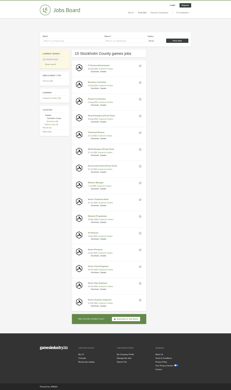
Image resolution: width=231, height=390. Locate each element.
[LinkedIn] (50, 355)
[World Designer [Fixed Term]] (79, 151)
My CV (131, 13)
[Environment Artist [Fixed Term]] (79, 168)
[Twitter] (46, 355)
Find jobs (82, 358)
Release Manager (96, 182)
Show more (47, 132)
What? (45, 36)
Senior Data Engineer (97, 283)
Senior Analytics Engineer (99, 300)
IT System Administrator (99, 65)
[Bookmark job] (141, 65)
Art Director (93, 233)
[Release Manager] (79, 185)
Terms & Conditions (163, 358)
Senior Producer (95, 249)
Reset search (50, 64)
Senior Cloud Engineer (98, 266)
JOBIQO (53, 387)
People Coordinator (97, 99)
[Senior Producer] (79, 252)
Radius (151, 36)
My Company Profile (125, 354)
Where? (107, 36)
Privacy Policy (161, 362)
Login (172, 5)
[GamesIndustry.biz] (60, 10)
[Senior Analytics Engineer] (79, 302)
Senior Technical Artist (98, 199)
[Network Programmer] (79, 218)
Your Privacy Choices (164, 366)
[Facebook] (42, 355)
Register (185, 5)
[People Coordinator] (79, 101)
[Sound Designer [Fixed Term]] (79, 118)
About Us (159, 354)
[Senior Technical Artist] (79, 201)
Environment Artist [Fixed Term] (102, 166)
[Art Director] (79, 235)
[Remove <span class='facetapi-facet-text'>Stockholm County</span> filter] (44, 59)
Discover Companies (159, 13)
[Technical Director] (79, 134)
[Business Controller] (79, 84)
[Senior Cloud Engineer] (79, 268)
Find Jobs (142, 13)
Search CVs (122, 362)
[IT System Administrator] (79, 67)
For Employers (182, 13)
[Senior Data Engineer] (79, 285)
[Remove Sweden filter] (44, 115)
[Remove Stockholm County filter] (46, 118)
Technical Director (96, 132)
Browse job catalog (86, 362)
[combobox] (72, 41)
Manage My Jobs (124, 358)
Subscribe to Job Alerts (127, 319)
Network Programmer (97, 216)
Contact (158, 369)
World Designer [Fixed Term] (101, 149)
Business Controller (97, 82)
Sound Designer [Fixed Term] (101, 116)
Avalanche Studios (106, 69)
